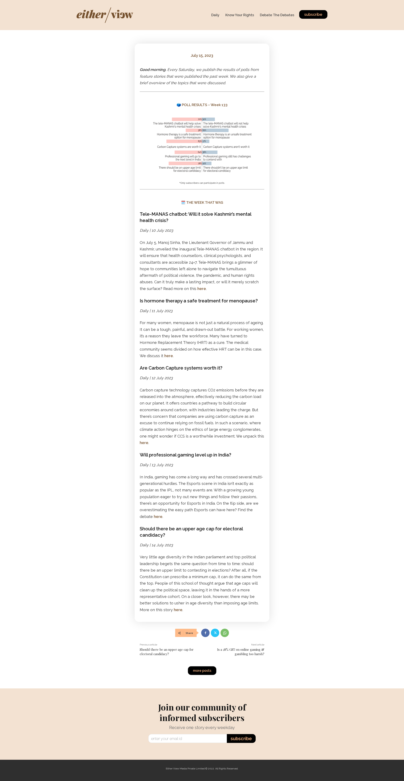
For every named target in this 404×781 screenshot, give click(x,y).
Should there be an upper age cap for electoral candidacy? (167, 651)
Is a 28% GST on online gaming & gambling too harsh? (240, 651)
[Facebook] (205, 633)
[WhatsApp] (225, 633)
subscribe (241, 738)
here (201, 288)
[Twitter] (215, 633)
